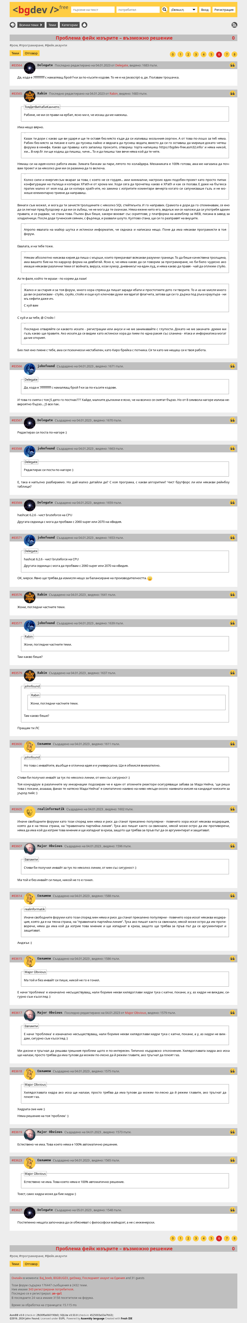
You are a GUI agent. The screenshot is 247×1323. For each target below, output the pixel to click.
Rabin (42, 93)
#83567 (17, 420)
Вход (205, 9)
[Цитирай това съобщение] (232, 65)
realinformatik (50, 809)
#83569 (17, 503)
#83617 (17, 1013)
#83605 (17, 809)
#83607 (17, 846)
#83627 (17, 1210)
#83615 (17, 958)
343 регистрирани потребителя (50, 1289)
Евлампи (44, 744)
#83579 (17, 673)
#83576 (17, 595)
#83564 (17, 65)
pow (15, 45)
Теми (52, 25)
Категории (70, 25)
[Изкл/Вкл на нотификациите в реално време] (84, 25)
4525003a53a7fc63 (101, 1315)
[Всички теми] (12, 25)
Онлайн (17, 1278)
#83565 (17, 93)
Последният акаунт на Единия (103, 1278)
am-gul (57, 1293)
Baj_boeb (46, 1278)
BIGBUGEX (60, 1278)
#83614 (17, 896)
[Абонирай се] (234, 25)
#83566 (17, 366)
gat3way (75, 1278)
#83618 (17, 1071)
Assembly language (92, 1318)
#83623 (17, 1160)
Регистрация (223, 9)
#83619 (17, 1132)
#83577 (17, 623)
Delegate (45, 65)
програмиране (32, 45)
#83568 (17, 448)
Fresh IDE (126, 1318)
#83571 (17, 538)
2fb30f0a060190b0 (47, 1315)
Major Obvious (49, 846)
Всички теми (29, 25)
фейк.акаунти (57, 45)
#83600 (17, 744)
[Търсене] (164, 9)
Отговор (31, 53)
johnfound (46, 366)
